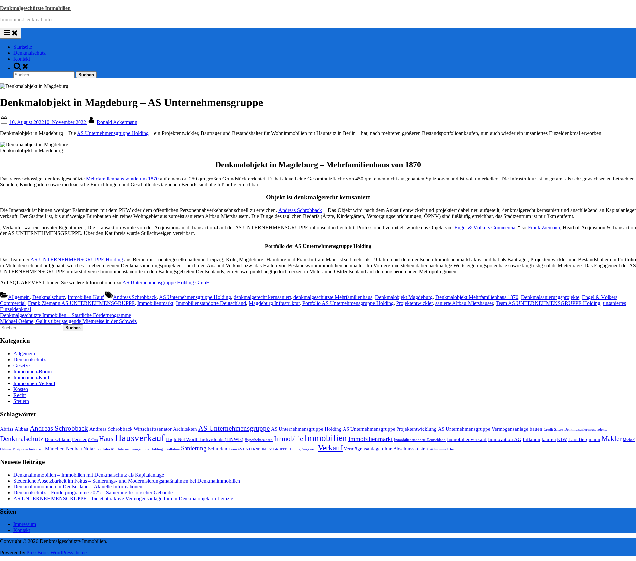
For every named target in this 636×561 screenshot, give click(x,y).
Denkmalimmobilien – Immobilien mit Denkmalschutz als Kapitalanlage (88, 475)
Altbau (21, 429)
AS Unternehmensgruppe (234, 428)
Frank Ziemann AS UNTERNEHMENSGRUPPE (81, 303)
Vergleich (309, 449)
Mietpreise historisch (28, 449)
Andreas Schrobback (300, 210)
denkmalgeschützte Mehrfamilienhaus (332, 297)
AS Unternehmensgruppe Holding (113, 133)
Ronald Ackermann (117, 122)
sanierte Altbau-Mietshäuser (464, 303)
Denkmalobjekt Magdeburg (404, 297)
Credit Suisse (553, 429)
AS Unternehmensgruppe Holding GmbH (166, 282)
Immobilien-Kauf (86, 297)
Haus (106, 439)
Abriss (6, 429)
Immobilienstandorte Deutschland (211, 303)
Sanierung (194, 448)
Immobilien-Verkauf (34, 383)
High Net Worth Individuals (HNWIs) (204, 439)
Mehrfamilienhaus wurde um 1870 (122, 178)
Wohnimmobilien (442, 449)
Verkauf (330, 447)
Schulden (217, 448)
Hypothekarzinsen (259, 440)
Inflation (531, 439)
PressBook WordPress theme (56, 552)
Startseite (22, 47)
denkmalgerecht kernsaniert (262, 297)
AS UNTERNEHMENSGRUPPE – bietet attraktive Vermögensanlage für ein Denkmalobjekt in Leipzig (123, 498)
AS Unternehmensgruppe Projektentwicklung (390, 429)
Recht (19, 395)
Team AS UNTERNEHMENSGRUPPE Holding (548, 303)
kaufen (549, 439)
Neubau (74, 448)
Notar (89, 448)
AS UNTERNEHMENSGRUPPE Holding (76, 259)
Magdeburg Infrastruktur (274, 303)
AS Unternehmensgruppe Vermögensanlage (483, 429)
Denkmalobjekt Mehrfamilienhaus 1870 (476, 297)
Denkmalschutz (29, 53)
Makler (612, 439)
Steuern (21, 401)
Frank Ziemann (544, 227)
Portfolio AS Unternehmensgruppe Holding (348, 303)
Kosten (20, 389)
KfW (562, 439)
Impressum (24, 524)
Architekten (185, 429)
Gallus (93, 440)
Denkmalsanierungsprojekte (550, 297)
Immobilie (288, 439)
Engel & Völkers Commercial (485, 227)
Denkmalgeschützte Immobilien (35, 8)
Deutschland (58, 439)
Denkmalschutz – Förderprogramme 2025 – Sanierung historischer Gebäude (93, 492)
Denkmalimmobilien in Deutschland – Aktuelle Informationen (77, 486)
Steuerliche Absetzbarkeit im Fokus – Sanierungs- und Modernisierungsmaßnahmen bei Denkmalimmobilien (126, 481)
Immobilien (325, 438)
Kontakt (21, 59)
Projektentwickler (414, 303)
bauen (536, 429)
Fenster (79, 439)
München (55, 448)
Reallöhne (172, 449)
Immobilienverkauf (467, 439)
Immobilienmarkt (155, 303)
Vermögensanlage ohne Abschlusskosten (386, 448)
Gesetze (21, 365)
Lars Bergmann (584, 439)
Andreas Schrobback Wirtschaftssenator (130, 429)
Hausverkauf (140, 438)
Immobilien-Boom (32, 371)
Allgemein (19, 297)
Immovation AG (504, 439)
